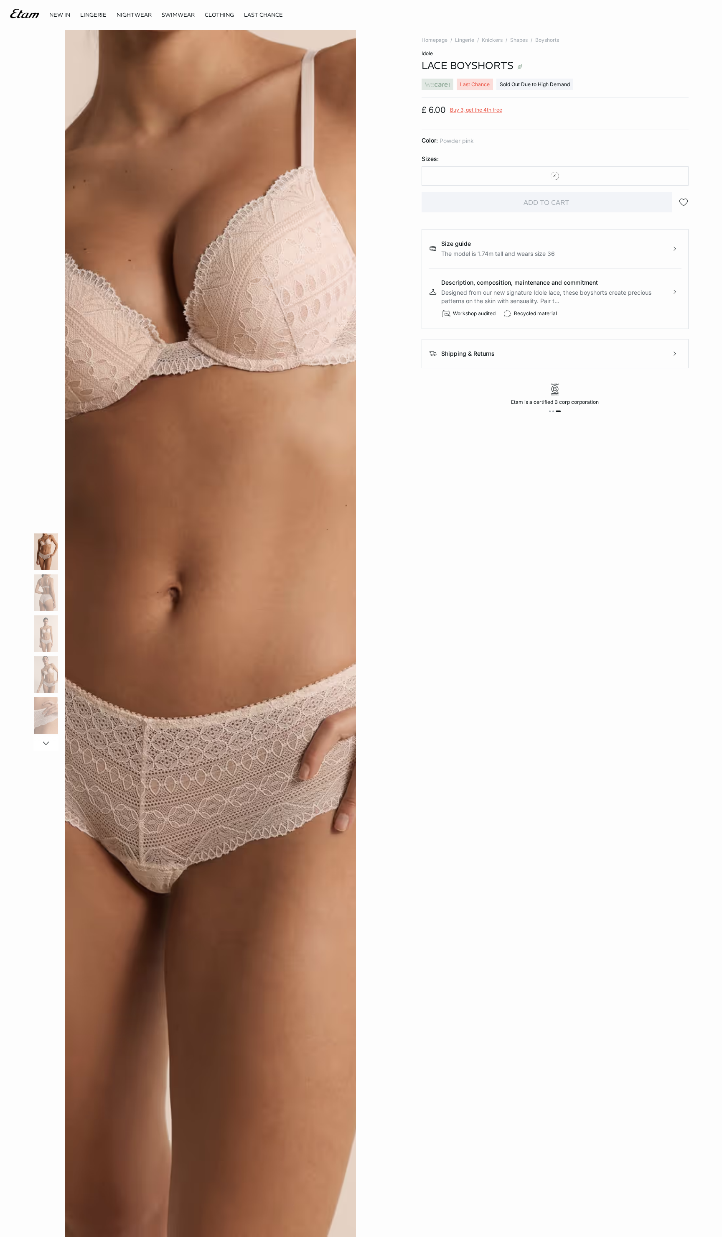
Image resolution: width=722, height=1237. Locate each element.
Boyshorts (547, 40)
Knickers (492, 40)
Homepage (434, 40)
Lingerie (464, 40)
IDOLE (427, 53)
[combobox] (555, 176)
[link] (59, 15)
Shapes (519, 40)
